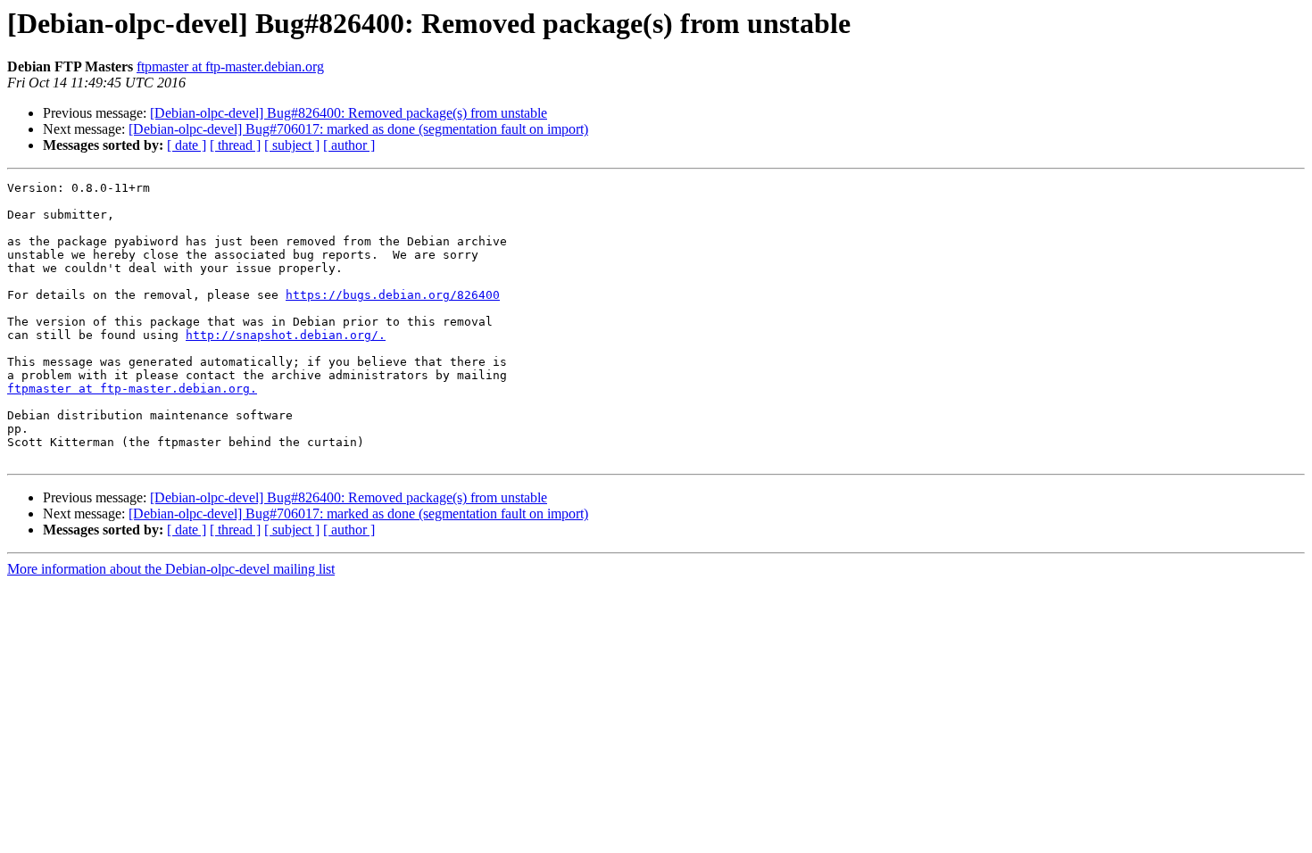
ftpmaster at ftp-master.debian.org (230, 66)
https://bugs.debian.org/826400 (393, 295)
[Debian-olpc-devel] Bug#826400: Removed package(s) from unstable (348, 112)
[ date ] (186, 145)
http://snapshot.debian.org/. (286, 335)
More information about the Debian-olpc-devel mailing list (171, 568)
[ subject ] (292, 145)
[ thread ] (235, 145)
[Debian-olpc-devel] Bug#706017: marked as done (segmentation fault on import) (358, 129)
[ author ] (349, 145)
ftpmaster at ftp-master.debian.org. (132, 388)
